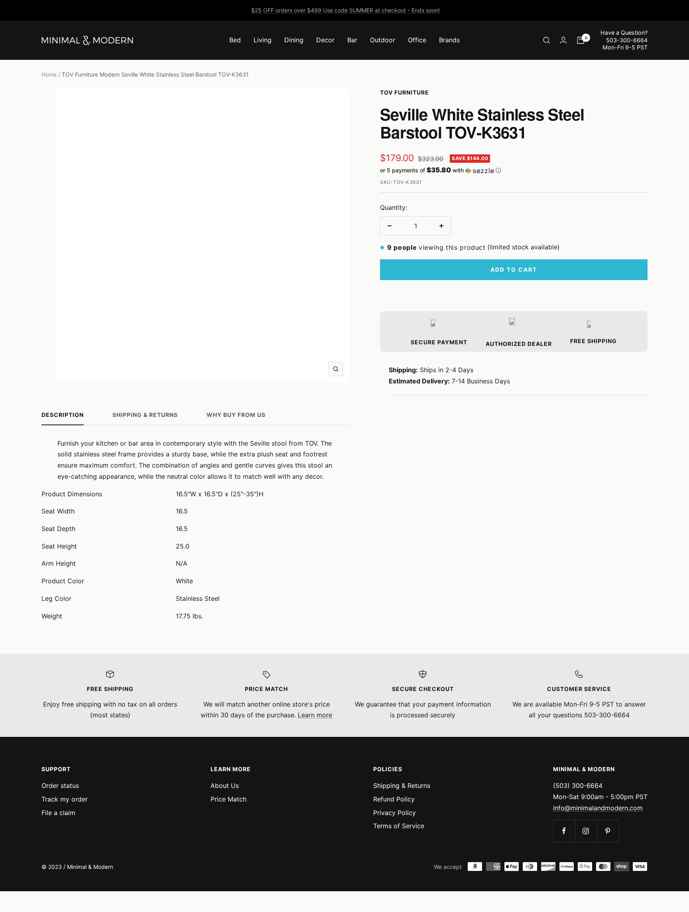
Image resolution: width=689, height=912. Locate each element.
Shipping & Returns (145, 414)
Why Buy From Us (236, 414)
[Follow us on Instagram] (586, 831)
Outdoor (382, 40)
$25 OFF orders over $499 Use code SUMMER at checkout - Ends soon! (345, 10)
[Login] (563, 40)
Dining (293, 40)
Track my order (64, 799)
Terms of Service (398, 826)
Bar (352, 40)
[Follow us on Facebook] (564, 831)
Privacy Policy (394, 813)
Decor (325, 40)
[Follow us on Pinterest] (608, 831)
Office (417, 40)
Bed (235, 40)
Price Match (228, 799)
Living (263, 40)
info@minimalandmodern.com (598, 808)
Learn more (315, 715)
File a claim (58, 813)
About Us (225, 786)
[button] (514, 170)
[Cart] (581, 40)
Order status (60, 786)
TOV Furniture (404, 92)
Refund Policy (394, 799)
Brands (449, 40)
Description (62, 414)
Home (49, 74)
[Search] (546, 40)
